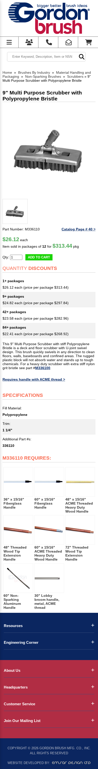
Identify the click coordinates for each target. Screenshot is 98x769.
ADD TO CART (39, 257)
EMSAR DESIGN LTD (71, 762)
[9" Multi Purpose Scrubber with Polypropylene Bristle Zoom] (49, 150)
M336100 (42, 368)
